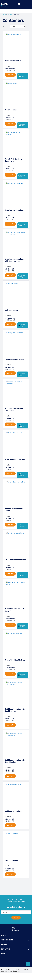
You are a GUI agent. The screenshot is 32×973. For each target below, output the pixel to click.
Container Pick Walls (13, 61)
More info (10, 75)
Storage (9, 14)
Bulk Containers (11, 310)
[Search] (29, 11)
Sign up (16, 918)
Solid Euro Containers (13, 811)
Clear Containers (11, 110)
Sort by (5, 26)
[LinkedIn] (18, 901)
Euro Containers (11, 860)
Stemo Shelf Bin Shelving (15, 660)
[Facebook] (10, 901)
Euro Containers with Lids (15, 560)
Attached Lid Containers (14, 210)
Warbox (17, 971)
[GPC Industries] (4, 4)
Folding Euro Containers (14, 359)
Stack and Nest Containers (15, 460)
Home (4, 14)
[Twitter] (14, 901)
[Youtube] (22, 901)
